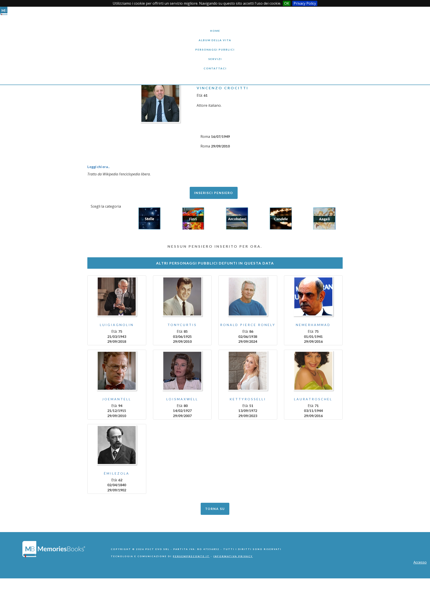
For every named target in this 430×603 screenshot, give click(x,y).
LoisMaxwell (182, 399)
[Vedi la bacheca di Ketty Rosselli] (247, 371)
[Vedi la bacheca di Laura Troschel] (313, 371)
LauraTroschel (313, 399)
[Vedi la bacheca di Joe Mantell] (116, 371)
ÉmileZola (116, 473)
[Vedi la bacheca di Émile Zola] (116, 445)
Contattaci (215, 65)
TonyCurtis (182, 325)
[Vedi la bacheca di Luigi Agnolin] (116, 296)
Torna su (215, 509)
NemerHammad (313, 325)
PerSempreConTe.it (191, 556)
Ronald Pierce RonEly (247, 325)
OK (286, 3)
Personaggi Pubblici (215, 46)
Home (215, 27)
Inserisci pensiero (213, 193)
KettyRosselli (248, 399)
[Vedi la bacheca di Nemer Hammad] (313, 296)
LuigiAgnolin (117, 325)
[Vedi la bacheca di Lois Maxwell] (182, 371)
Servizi (215, 56)
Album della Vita (215, 37)
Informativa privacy (233, 556)
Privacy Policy (305, 3)
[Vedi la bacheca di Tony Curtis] (182, 296)
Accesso (420, 562)
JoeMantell (116, 399)
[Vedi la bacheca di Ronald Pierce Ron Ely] (247, 296)
